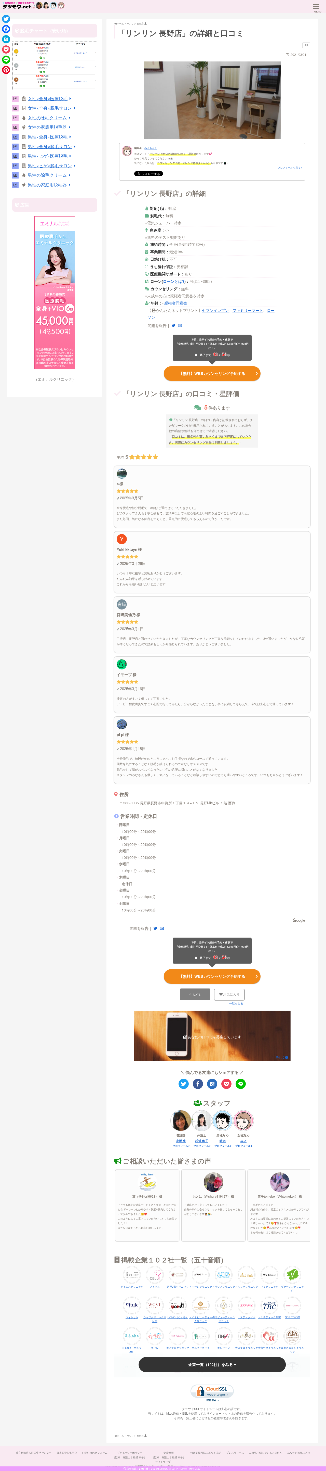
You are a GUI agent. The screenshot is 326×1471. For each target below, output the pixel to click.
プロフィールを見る (289, 167)
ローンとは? (173, 281)
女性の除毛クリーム (47, 117)
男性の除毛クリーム (47, 175)
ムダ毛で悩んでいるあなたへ (265, 1452)
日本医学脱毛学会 (67, 1452)
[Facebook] (6, 29)
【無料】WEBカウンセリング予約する (212, 373)
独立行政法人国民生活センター (33, 1452)
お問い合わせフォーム (94, 1452)
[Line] (6, 60)
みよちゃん (150, 148)
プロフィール (180, 1146)
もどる (196, 994)
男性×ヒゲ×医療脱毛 (47, 156)
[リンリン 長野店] (212, 1084)
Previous (135, 99)
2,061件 (143, 1468)
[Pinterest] (6, 70)
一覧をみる (236, 1003)
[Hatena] (6, 39)
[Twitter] (6, 19)
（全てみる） (195, 1468)
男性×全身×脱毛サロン (50, 146)
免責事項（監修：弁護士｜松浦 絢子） (168, 1455)
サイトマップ (163, 1462)
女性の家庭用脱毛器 (47, 127)
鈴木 (223, 1140)
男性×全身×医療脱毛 (47, 136)
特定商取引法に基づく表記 (206, 1452)
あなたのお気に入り (298, 1452)
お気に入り (231, 994)
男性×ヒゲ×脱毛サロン (50, 165)
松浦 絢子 (201, 1140)
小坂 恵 (181, 1140)
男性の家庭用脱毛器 (47, 184)
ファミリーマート (248, 310)
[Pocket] (6, 49)
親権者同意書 (175, 303)
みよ (243, 1140)
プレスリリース (235, 1452)
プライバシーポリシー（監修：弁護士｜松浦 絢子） (129, 1455)
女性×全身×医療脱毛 (47, 98)
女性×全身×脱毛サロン (50, 108)
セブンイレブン (215, 310)
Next (290, 99)
